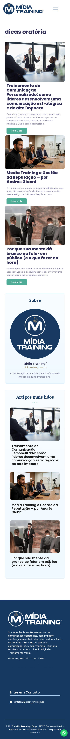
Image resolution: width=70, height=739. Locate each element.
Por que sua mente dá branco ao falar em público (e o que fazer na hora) (32, 256)
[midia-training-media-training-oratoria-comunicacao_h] (23, 8)
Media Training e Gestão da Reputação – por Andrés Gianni (32, 177)
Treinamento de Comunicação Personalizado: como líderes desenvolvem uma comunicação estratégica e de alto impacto (34, 96)
